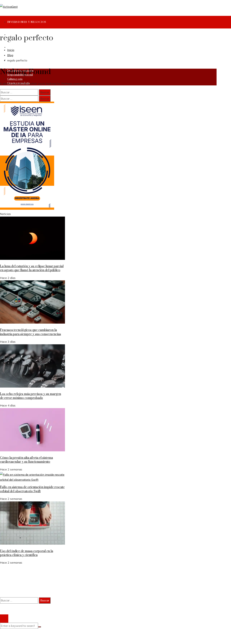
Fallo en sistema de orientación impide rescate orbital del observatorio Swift (32, 489)
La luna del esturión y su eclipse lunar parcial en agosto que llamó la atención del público (32, 268)
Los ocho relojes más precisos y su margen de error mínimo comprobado (30, 396)
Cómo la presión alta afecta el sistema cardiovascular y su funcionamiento (26, 460)
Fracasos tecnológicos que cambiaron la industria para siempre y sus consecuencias (30, 332)
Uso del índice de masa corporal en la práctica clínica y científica (26, 553)
